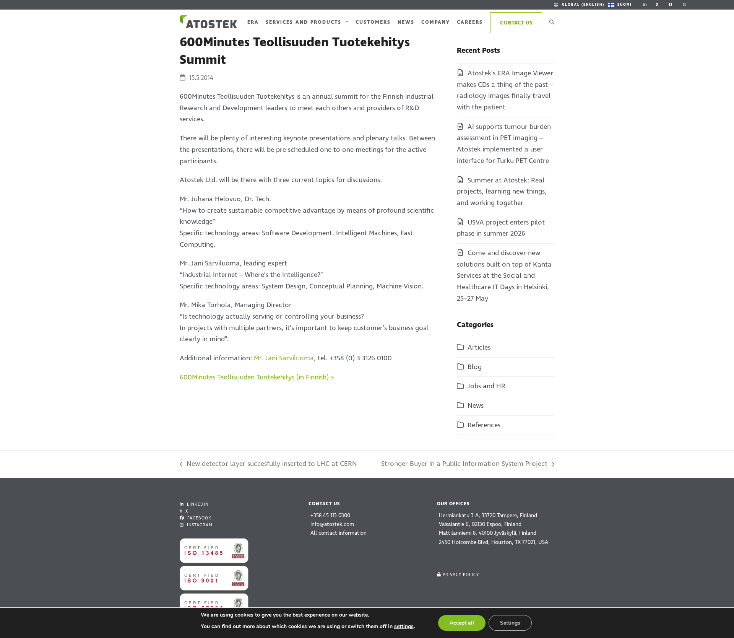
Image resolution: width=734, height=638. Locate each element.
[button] (552, 21)
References (484, 425)
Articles (479, 347)
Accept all (462, 623)
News (476, 405)
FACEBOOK (198, 518)
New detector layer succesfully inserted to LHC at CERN (268, 464)
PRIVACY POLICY (461, 575)
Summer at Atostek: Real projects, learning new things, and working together (502, 192)
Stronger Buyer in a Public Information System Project (464, 464)
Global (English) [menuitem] (583, 4)
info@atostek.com (332, 524)
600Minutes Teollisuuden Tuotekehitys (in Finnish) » (257, 377)
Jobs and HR (486, 386)
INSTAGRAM (199, 525)
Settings (510, 623)
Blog (475, 367)
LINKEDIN (197, 504)
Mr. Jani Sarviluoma (284, 358)
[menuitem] (578, 4)
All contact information (338, 533)
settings (404, 626)
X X (184, 511)
